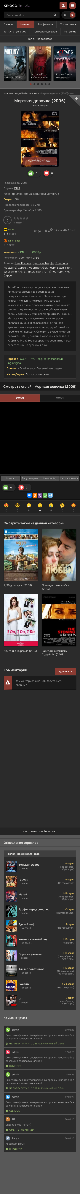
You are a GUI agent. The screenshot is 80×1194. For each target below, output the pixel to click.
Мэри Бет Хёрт (38, 267)
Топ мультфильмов (15, 31)
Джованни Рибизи (15, 271)
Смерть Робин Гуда (22, 1129)
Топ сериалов (68, 24)
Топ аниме (70, 31)
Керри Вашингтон (60, 267)
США (17, 188)
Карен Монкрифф (28, 257)
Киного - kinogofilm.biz (16, 93)
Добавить (66, 671)
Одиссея (15, 1066)
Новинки (25, 24)
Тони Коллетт (23, 263)
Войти (63, 5)
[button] (31, 84)
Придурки (15, 1148)
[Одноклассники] (35, 495)
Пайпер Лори (55, 271)
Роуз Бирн (61, 263)
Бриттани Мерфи (43, 263)
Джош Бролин (36, 271)
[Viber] (40, 495)
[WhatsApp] (45, 495)
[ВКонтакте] (29, 495)
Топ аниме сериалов (40, 38)
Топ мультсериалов (45, 31)
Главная (8, 24)
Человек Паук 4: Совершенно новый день (36, 1043)
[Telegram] (50, 495)
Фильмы (34, 93)
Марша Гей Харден (15, 267)
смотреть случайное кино (39, 831)
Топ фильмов (45, 24)
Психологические (37, 374)
